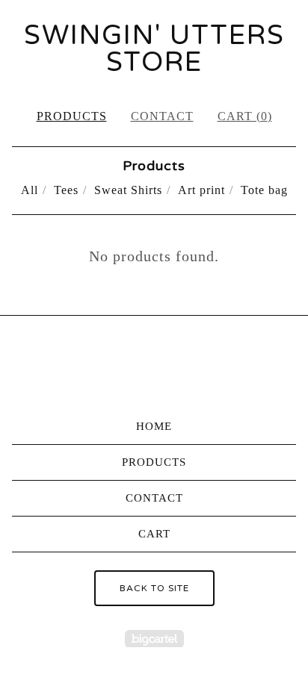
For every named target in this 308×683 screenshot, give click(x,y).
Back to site (154, 588)
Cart (154, 534)
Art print (201, 190)
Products (72, 116)
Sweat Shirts (128, 190)
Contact (162, 116)
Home (154, 426)
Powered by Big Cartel (154, 638)
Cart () (245, 116)
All (29, 190)
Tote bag (264, 190)
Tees (66, 190)
